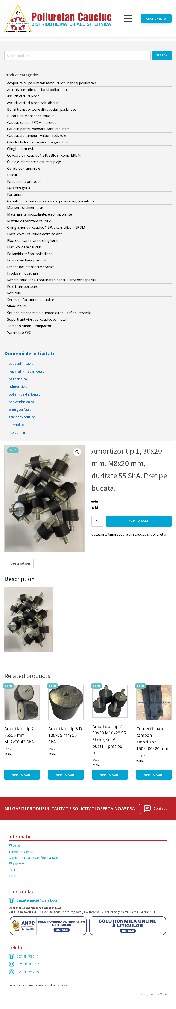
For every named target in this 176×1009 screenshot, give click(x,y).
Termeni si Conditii (21, 852)
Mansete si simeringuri (25, 207)
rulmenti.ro (18, 386)
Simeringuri (16, 306)
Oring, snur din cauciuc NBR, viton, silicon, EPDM (46, 227)
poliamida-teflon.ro (25, 394)
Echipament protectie (24, 181)
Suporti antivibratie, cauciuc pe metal (37, 319)
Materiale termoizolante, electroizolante (39, 214)
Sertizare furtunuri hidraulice (30, 299)
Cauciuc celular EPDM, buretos (31, 122)
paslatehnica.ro (21, 401)
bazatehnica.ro (21, 363)
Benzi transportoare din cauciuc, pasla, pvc (41, 109)
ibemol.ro (16, 424)
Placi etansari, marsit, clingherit (32, 240)
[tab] (20, 563)
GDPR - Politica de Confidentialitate (33, 858)
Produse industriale (23, 273)
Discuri (12, 174)
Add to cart (139, 521)
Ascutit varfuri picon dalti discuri (33, 102)
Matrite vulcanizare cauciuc (29, 221)
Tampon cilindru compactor (29, 325)
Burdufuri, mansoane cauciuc (30, 115)
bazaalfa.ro (18, 379)
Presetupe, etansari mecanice (31, 266)
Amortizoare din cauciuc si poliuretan (37, 89)
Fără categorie (18, 188)
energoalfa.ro (20, 409)
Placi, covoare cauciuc (24, 247)
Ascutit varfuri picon (23, 96)
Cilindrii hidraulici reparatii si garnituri (37, 142)
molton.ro (17, 432)
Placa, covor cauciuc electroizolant (34, 234)
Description (20, 563)
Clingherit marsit (20, 148)
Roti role (14, 293)
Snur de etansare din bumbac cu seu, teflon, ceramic (49, 312)
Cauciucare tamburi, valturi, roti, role (36, 135)
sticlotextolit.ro (22, 417)
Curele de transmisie (23, 168)
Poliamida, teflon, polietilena (30, 253)
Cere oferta (156, 18)
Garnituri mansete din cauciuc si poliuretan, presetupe (50, 201)
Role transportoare (22, 286)
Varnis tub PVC (19, 332)
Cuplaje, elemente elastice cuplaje (34, 161)
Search (162, 55)
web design (142, 994)
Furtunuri (15, 194)
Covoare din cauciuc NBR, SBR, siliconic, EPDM (44, 155)
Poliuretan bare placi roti (27, 260)
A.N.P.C (14, 876)
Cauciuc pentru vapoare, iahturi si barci (38, 129)
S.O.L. (12, 870)
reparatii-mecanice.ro (27, 371)
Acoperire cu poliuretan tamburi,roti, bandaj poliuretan (51, 83)
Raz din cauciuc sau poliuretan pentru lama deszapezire (51, 280)
